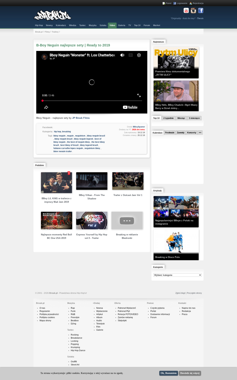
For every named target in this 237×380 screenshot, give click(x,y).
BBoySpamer (139, 127)
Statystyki (122, 320)
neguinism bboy (92, 148)
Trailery (55, 32)
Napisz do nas (188, 308)
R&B (73, 314)
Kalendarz (61, 25)
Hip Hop (39, 25)
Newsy (49, 25)
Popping (75, 344)
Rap (73, 308)
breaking (66, 131)
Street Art (75, 364)
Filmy (47, 32)
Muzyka (92, 25)
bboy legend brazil (89, 145)
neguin (70, 136)
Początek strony (194, 293)
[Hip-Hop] (52, 20)
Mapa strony (45, 320)
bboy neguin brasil (96, 136)
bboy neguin (59, 136)
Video (112, 25)
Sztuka (103, 25)
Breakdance (76, 338)
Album (99, 317)
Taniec (82, 25)
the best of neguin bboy (78, 142)
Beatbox (75, 320)
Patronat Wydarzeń (127, 308)
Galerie (99, 330)
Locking (74, 341)
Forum (153, 317)
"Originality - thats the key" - (187, 18)
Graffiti (74, 361)
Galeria (121, 25)
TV (129, 25)
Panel (168, 3)
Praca (184, 314)
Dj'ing (73, 323)
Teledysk (100, 323)
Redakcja (186, 311)
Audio (99, 320)
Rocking (75, 335)
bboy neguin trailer (62, 151)
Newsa (99, 308)
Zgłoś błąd (180, 293)
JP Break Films (81, 117)
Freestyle (75, 317)
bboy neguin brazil (63, 139)
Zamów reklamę (125, 317)
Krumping (75, 347)
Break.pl (39, 32)
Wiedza (72, 25)
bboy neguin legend (83, 139)
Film (98, 327)
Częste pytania (157, 308)
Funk (73, 311)
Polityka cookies (47, 317)
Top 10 (137, 25)
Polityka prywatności (49, 314)
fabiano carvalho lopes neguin (68, 148)
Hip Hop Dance (78, 350)
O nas (42, 308)
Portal (153, 311)
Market (156, 25)
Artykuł (99, 314)
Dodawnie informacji (160, 314)
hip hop (57, 131)
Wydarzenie (102, 311)
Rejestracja (198, 3)
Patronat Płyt (124, 311)
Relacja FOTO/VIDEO (128, 314)
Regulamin (45, 311)
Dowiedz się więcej (190, 373)
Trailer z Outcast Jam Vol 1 (127, 195)
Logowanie (182, 3)
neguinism (80, 136)
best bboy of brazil (69, 145)
